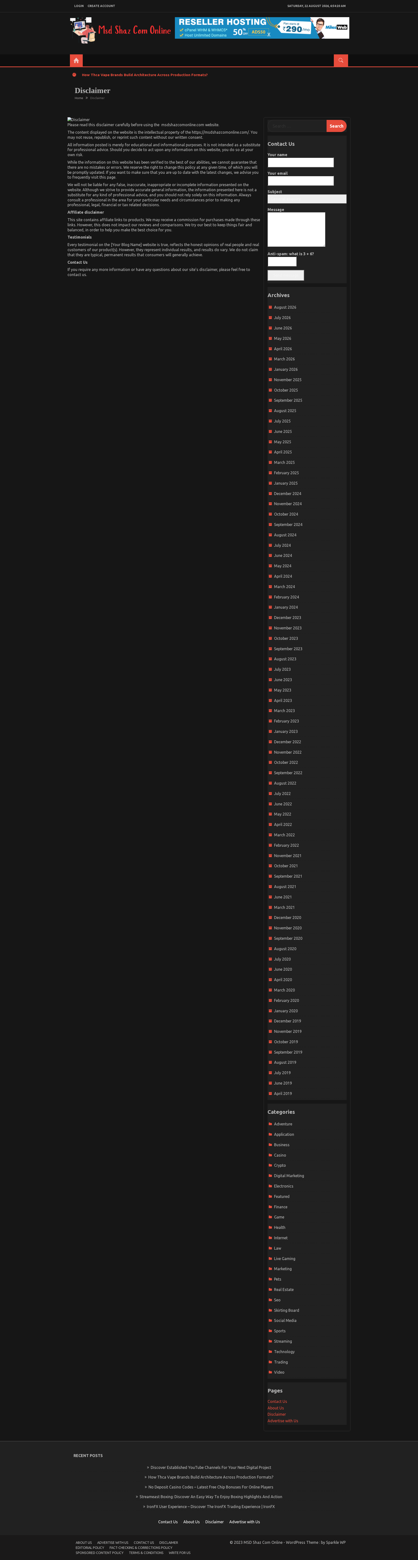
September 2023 (288, 649)
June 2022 (283, 804)
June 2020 (283, 969)
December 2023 (287, 617)
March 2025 (284, 462)
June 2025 (283, 431)
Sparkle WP (336, 1542)
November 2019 (288, 1031)
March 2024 (284, 586)
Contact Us (277, 1401)
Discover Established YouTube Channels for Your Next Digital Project (211, 1467)
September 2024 (288, 524)
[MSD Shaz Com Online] (76, 60)
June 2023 (283, 680)
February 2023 (286, 721)
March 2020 (284, 990)
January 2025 (286, 483)
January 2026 (286, 369)
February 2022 (286, 845)
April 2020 (283, 979)
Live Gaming (284, 1258)
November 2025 (288, 380)
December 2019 (287, 1021)
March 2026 (284, 359)
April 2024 (283, 576)
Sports (280, 1331)
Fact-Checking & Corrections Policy (141, 1548)
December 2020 (287, 917)
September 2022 (288, 773)
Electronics (283, 1186)
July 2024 (282, 545)
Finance (280, 1207)
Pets (277, 1279)
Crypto (280, 1165)
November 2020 (288, 928)
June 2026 (283, 328)
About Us (276, 1408)
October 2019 (286, 1042)
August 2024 (285, 535)
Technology (284, 1351)
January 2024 (286, 607)
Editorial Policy (90, 1548)
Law (277, 1248)
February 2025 (286, 473)
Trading (281, 1362)
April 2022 (283, 824)
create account (101, 5)
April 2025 (283, 452)
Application (284, 1134)
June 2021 (283, 897)
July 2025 (282, 421)
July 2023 (282, 669)
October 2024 (286, 514)
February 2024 (286, 597)
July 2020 (282, 959)
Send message (286, 275)
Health (279, 1227)
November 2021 (288, 855)
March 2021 (284, 907)
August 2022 (285, 783)
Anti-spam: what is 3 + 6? (291, 254)
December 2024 (287, 493)
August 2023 (285, 659)
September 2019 (288, 1052)
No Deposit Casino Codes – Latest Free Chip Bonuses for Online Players (211, 1487)
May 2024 (282, 566)
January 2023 (286, 731)
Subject (275, 192)
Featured (282, 1196)
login (79, 5)
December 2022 (287, 742)
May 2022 (282, 814)
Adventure (283, 1124)
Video (279, 1372)
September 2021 (288, 876)
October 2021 (286, 866)
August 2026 (285, 307)
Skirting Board (286, 1310)
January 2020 (286, 1011)
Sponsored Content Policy (100, 1553)
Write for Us (180, 1553)
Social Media (285, 1320)
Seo (277, 1300)
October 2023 (286, 638)
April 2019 (283, 1093)
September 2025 (288, 400)
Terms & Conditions (146, 1553)
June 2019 (283, 1083)
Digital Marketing (289, 1176)
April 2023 (283, 700)
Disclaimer (277, 1414)
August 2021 (285, 886)
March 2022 (284, 835)
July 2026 (282, 317)
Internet (281, 1238)
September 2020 (288, 938)
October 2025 (286, 390)
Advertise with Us (283, 1421)
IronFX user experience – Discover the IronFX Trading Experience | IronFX (211, 1506)
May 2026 (282, 338)
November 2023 (288, 628)
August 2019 (285, 1062)
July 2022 (282, 793)
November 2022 (288, 752)
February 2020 (286, 1000)
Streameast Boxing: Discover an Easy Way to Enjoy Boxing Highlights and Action (211, 1496)
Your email (278, 173)
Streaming (283, 1341)
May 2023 (282, 690)
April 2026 (283, 349)
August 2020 (285, 949)
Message (276, 209)
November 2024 (288, 504)
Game (279, 1217)
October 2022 (286, 762)
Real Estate (284, 1289)
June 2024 (283, 555)
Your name (277, 155)
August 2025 (285, 410)
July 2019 (282, 1073)
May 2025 (282, 442)
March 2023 (284, 710)
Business (282, 1145)
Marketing (283, 1269)
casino (280, 1155)
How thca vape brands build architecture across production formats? (145, 75)
